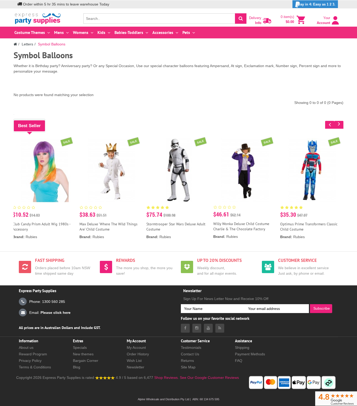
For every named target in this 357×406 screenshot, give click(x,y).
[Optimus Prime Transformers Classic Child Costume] (312, 170)
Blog (76, 367)
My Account (136, 347)
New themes (83, 354)
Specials (80, 347)
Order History (138, 354)
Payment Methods (250, 354)
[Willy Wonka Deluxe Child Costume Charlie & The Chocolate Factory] (245, 170)
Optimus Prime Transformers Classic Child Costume (308, 227)
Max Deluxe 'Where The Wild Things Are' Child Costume (108, 227)
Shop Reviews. (166, 377)
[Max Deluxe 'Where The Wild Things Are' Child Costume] (111, 170)
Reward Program (33, 354)
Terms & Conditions (35, 367)
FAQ (238, 360)
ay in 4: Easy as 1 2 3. (317, 4)
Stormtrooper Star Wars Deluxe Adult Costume (175, 227)
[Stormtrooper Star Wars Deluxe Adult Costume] (178, 170)
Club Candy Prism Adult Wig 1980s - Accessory (41, 227)
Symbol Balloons (51, 44)
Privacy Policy (30, 360)
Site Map (188, 367)
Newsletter (135, 367)
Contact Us (190, 354)
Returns (187, 360)
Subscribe (321, 308)
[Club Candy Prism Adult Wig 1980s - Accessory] (45, 170)
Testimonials (191, 347)
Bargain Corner (85, 360)
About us (26, 347)
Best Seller (29, 125)
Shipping (242, 347)
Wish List (134, 360)
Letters (27, 44)
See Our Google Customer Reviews (209, 377)
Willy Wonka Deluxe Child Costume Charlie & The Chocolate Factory (241, 226)
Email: (50, 312)
